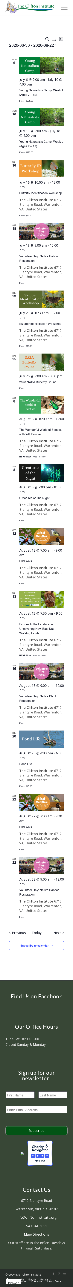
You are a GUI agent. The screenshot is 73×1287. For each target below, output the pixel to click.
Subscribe (36, 1130)
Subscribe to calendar (34, 945)
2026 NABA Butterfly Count (37, 382)
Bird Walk (25, 561)
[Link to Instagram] (59, 1273)
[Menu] (62, 7)
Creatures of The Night (34, 498)
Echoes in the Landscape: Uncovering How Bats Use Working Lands (36, 628)
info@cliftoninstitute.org (36, 1217)
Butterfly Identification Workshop (40, 193)
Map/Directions (36, 1234)
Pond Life (25, 764)
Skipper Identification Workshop (40, 323)
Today (37, 932)
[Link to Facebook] (53, 1273)
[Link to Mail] (65, 1273)
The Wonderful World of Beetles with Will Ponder (40, 431)
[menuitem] (7, 1279)
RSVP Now (25, 456)
